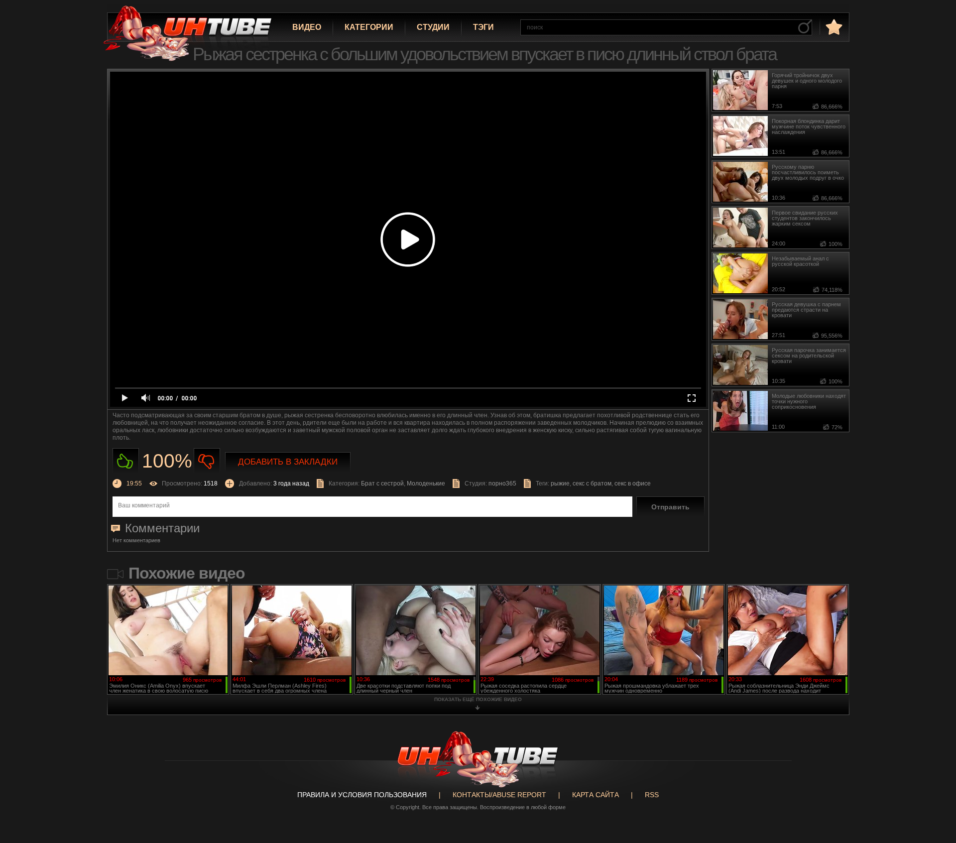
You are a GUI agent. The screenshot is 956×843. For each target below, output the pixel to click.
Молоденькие (426, 483)
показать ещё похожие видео (478, 699)
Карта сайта (595, 795)
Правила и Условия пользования (362, 795)
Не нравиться (207, 461)
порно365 (502, 483)
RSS (652, 795)
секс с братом (592, 483)
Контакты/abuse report (499, 795)
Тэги (483, 27)
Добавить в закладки (288, 462)
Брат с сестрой (382, 483)
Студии (433, 27)
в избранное (833, 26)
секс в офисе (632, 483)
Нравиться (126, 461)
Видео (306, 27)
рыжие (560, 483)
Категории (369, 27)
